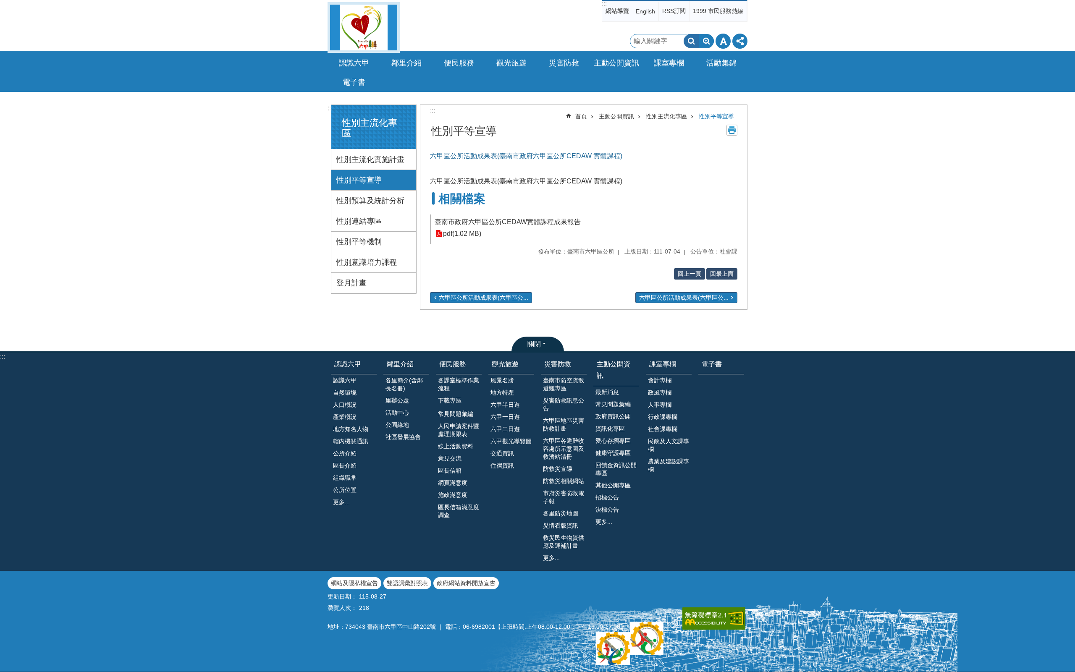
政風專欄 (659, 392)
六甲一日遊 (505, 416)
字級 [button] (723, 41)
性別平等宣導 (359, 180)
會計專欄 (659, 380)
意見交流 (449, 458)
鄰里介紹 (400, 364)
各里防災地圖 (560, 513)
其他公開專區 (613, 485)
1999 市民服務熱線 (718, 11)
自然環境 (345, 392)
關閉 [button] (534, 344)
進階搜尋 (706, 41)
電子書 (354, 82)
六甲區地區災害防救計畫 (563, 424)
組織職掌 (345, 477)
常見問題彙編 (613, 404)
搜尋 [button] (691, 41)
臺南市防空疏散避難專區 (563, 384)
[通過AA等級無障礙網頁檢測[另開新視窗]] (713, 618)
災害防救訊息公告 (563, 404)
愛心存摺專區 (613, 440)
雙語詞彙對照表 (407, 583)
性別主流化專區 (666, 116)
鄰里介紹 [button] (406, 63)
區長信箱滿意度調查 (458, 511)
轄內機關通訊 (350, 441)
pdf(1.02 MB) (462, 233)
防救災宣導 (557, 468)
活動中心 (397, 412)
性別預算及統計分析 (370, 200)
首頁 (581, 116)
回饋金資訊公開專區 (616, 469)
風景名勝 (502, 380)
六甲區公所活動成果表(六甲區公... (483, 297)
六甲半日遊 (505, 404)
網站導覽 (617, 11)
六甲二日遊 (505, 429)
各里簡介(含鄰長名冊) (404, 384)
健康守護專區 (613, 453)
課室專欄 (662, 364)
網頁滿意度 (452, 482)
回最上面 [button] (722, 273)
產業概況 (345, 416)
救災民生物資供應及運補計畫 (563, 541)
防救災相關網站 (563, 481)
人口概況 (345, 404)
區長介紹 (345, 465)
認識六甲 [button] (354, 63)
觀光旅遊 (505, 364)
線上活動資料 (455, 446)
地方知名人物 (350, 429)
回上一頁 (689, 273)
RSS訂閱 (674, 11)
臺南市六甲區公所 (364, 27)
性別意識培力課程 (366, 262)
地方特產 (502, 392)
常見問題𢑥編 (455, 414)
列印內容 (731, 130)
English (645, 11)
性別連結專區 (359, 221)
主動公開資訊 (616, 116)
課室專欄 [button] (669, 63)
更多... (341, 502)
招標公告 (607, 497)
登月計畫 (351, 283)
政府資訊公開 (613, 416)
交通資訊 (502, 453)
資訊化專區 (610, 428)
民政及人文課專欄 (668, 445)
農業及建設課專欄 (668, 465)
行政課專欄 (662, 416)
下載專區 (449, 400)
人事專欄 (659, 404)
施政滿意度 (452, 495)
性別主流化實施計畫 (370, 159)
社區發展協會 (403, 437)
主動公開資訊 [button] (616, 63)
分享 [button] (739, 41)
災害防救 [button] (564, 63)
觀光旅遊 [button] (511, 63)
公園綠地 (397, 424)
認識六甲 (347, 364)
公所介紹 (345, 453)
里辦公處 (397, 400)
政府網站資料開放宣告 (466, 583)
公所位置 (345, 489)
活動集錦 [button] (721, 63)
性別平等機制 (359, 242)
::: (604, 3)
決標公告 (607, 509)
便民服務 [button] (459, 63)
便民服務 (452, 364)
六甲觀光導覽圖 (511, 441)
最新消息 (607, 392)
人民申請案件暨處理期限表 (458, 430)
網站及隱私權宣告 (354, 583)
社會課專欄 (662, 429)
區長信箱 (449, 470)
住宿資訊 (502, 465)
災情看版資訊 (560, 525)
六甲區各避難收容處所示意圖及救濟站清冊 (563, 448)
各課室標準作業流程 (458, 384)
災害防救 (557, 364)
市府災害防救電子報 (563, 497)
